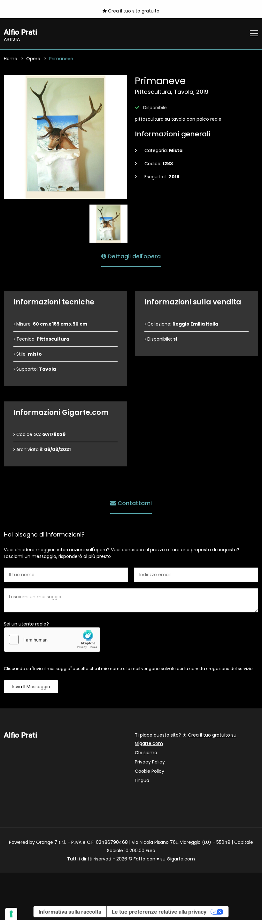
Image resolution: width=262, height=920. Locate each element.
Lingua (142, 780)
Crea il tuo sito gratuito (133, 11)
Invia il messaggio (31, 686)
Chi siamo (146, 752)
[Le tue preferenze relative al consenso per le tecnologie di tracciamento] (11, 914)
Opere (33, 58)
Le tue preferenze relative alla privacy (159, 911)
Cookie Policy (149, 771)
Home (10, 58)
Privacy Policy (150, 762)
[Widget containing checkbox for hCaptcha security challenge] (52, 639)
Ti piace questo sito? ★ (185, 739)
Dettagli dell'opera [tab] (133, 256)
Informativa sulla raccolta (70, 911)
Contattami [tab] (134, 503)
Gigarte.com (181, 859)
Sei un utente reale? (26, 624)
